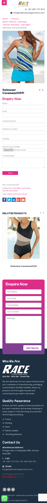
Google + (19, 200)
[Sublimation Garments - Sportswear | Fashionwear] (23, 4)
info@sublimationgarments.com (17, 469)
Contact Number (9, 121)
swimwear (16, 194)
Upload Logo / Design (11, 146)
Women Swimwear (10, 191)
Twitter (9, 200)
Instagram (13, 489)
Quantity (5, 139)
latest (9, 194)
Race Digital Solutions (19, 500)
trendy (24, 194)
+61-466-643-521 (28, 461)
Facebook (4, 200)
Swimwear (26, 188)
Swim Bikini (16, 188)
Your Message (8, 156)
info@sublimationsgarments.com (29, 12)
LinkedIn (14, 200)
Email (4, 111)
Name (4, 103)
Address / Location (10, 129)
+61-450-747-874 (36, 9)
